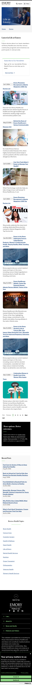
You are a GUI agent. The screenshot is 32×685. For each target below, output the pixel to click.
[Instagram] (18, 611)
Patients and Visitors (12, 631)
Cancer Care (7, 533)
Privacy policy (24, 672)
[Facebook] (10, 611)
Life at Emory (7, 549)
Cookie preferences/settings (8, 672)
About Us (9, 621)
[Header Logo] (6, 4)
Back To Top (16, 600)
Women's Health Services (11, 573)
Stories (11, 29)
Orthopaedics (7, 565)
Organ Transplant (9, 561)
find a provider (12, 439)
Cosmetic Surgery (8, 537)
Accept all (16, 676)
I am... (8, 616)
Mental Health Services (10, 553)
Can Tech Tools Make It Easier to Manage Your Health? (21, 164)
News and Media (11, 626)
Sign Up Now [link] (9, 73)
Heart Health (7, 545)
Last (3, 418)
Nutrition (6, 557)
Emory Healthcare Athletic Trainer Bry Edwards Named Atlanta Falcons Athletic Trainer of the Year (15, 285)
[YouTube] (14, 611)
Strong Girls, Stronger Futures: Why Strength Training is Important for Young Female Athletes (16, 492)
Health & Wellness (8, 541)
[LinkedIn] (22, 611)
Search (20, 3)
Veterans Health (8, 569)
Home (4, 29)
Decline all (16, 680)
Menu (27, 3)
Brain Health (7, 529)
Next (26, 415)
